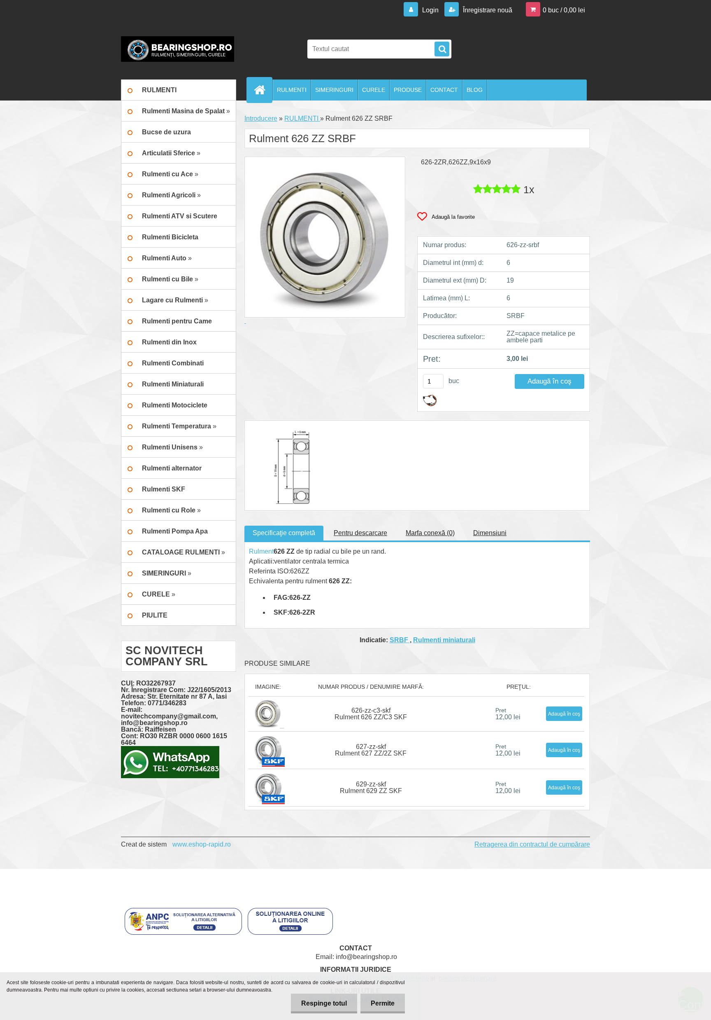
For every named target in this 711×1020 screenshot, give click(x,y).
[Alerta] (430, 397)
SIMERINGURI (334, 90)
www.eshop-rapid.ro (201, 844)
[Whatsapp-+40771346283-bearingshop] (170, 749)
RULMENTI (292, 90)
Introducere (260, 118)
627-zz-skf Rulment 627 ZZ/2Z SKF (371, 750)
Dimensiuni (490, 532)
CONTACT (444, 90)
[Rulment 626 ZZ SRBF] (288, 427)
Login (430, 10)
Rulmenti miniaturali (444, 639)
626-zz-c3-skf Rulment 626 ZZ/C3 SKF (371, 714)
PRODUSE (408, 90)
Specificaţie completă (284, 532)
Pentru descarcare (360, 532)
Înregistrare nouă (486, 10)
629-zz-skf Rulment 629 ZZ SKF (371, 787)
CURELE (373, 90)
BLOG (475, 90)
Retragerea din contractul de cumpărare (532, 844)
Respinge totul (324, 1003)
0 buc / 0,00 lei (564, 10)
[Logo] (177, 49)
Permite (383, 1003)
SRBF (400, 639)
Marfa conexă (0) (430, 532)
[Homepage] (262, 90)
